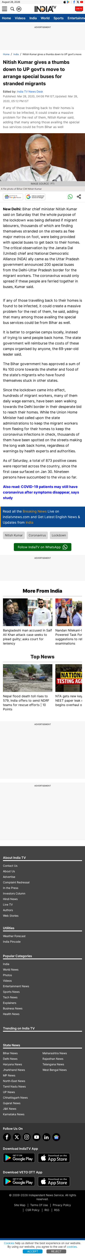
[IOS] (64, 2)
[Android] (68, 2)
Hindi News (10, 899)
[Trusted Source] (35, 196)
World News (10, 969)
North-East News (14, 1081)
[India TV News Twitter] (77, 2)
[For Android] (19, 1181)
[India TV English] (45, 9)
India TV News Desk (30, 91)
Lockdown (59, 535)
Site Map (19, 1205)
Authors (8, 910)
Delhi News (10, 1058)
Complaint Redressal (16, 882)
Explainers (9, 1002)
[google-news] (56, 1137)
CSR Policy (33, 1210)
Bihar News (10, 1053)
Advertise (9, 876)
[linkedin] (46, 1137)
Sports (59, 18)
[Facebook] (7, 1137)
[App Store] (54, 1158)
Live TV (8, 904)
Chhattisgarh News (15, 1097)
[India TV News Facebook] (74, 2)
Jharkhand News (14, 1069)
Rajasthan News (52, 1058)
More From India (42, 591)
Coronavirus (37, 535)
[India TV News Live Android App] (19, 1158)
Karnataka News (13, 1114)
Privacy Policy (62, 1205)
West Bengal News (54, 1069)
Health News (11, 1014)
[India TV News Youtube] (81, 2)
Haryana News (12, 1064)
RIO (46, 1210)
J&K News (9, 1108)
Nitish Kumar (14, 535)
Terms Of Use (39, 1205)
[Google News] (13, 196)
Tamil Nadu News (14, 1086)
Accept (32, 1251)
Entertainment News (16, 986)
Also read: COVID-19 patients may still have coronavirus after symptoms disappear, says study (41, 492)
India (33, 18)
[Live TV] (79, 8)
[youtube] (37, 1137)
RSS (57, 1210)
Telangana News (53, 1064)
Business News (12, 1008)
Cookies (9, 1243)
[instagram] (27, 1137)
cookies (72, 1246)
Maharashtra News (54, 1053)
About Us (9, 871)
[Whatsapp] (70, 196)
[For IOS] (54, 1181)
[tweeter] (17, 1137)
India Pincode (12, 941)
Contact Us (10, 865)
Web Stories (10, 915)
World (45, 18)
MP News (9, 1075)
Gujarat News (11, 1103)
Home (6, 18)
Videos (20, 18)
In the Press (10, 888)
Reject (56, 1251)
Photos (7, 975)
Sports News (11, 991)
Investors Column (14, 893)
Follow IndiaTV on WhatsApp (39, 547)
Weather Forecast (14, 936)
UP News (9, 1092)
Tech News (10, 997)
